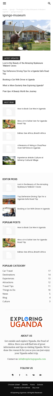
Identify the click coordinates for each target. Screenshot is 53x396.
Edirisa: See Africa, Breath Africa (31, 133)
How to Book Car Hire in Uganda (31, 108)
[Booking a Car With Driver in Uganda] (9, 211)
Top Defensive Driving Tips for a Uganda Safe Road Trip (26, 72)
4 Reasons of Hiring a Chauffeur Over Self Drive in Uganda (31, 146)
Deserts (25, 385)
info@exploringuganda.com (32, 359)
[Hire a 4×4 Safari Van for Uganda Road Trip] (9, 124)
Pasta (32, 385)
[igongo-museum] (26, 50)
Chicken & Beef (14, 385)
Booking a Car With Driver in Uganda (19, 79)
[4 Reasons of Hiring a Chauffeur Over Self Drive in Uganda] (9, 148)
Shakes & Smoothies (22, 388)
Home (5, 9)
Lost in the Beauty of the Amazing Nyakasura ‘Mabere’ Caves (23, 64)
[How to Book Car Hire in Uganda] (9, 111)
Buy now (36, 388)
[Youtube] (40, 375)
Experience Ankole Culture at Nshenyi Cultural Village (30, 158)
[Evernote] (12, 375)
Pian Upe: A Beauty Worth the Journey (19, 91)
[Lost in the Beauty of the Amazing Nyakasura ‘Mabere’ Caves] (9, 187)
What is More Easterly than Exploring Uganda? (23, 85)
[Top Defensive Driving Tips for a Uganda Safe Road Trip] (9, 199)
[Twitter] (26, 375)
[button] (4, 3)
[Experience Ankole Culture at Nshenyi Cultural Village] (9, 160)
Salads (40, 385)
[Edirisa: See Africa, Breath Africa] (9, 136)
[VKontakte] (33, 375)
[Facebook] (19, 375)
